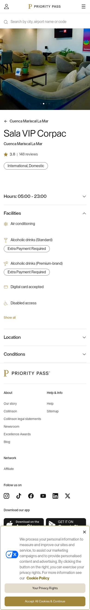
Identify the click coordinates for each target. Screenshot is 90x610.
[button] (41, 103)
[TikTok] (18, 496)
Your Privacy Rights (45, 588)
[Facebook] (31, 496)
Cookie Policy (38, 578)
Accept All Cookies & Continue (45, 601)
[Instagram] (6, 496)
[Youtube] (43, 496)
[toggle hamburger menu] (83, 6)
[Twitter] (67, 496)
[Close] (84, 532)
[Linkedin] (55, 496)
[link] (24, 525)
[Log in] (6, 6)
